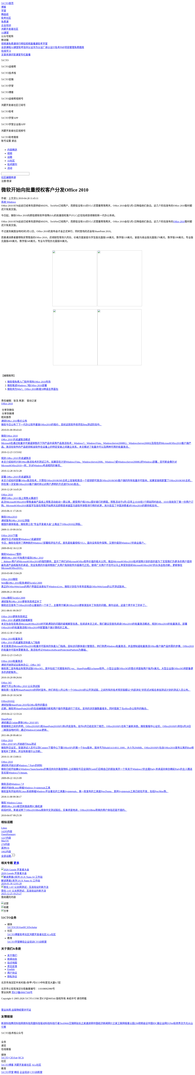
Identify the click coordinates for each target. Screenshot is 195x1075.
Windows (11, 802)
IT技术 (56, 47)
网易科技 (25, 1023)
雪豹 (18, 554)
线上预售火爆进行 (19, 498)
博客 (3, 7)
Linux (19, 802)
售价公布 (14, 421)
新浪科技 (6, 1023)
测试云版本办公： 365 (21, 665)
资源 (8, 54)
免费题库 (79, 47)
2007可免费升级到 (22, 558)
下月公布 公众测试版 (20, 686)
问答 (13, 54)
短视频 (26, 43)
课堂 (18, 54)
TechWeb (64, 1023)
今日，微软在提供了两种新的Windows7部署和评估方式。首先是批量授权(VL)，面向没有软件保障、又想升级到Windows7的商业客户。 (73, 543)
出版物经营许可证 (21, 1010)
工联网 (121, 1023)
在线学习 (6, 51)
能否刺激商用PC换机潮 (21, 806)
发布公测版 (15, 520)
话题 (9, 157)
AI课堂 (5, 32)
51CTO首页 (7, 3)
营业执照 (6, 1010)
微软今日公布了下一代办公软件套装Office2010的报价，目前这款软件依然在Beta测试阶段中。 (51, 424)
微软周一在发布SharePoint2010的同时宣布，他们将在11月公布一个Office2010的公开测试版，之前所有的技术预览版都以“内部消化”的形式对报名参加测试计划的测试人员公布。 (96, 690)
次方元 (184, 1023)
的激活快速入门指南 (20, 642)
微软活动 (6, 784)
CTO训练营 (40, 941)
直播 (28, 54)
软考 (20, 47)
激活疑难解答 (17, 620)
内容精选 (12, 149)
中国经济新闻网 (101, 1023)
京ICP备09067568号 (22, 992)
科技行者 (55, 1023)
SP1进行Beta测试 (18, 744)
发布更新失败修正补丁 (21, 601)
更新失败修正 (20, 616)
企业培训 (6, 25)
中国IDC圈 (154, 1023)
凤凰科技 (35, 1023)
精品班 (5, 14)
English (11, 969)
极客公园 (130, 1023)
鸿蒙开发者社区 (9, 29)
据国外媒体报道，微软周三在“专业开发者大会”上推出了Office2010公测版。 (42, 524)
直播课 (34, 43)
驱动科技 (45, 1023)
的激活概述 (15, 439)
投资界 (177, 1023)
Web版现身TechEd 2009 (21, 583)
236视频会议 (141, 1023)
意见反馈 (12, 966)
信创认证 (28, 47)
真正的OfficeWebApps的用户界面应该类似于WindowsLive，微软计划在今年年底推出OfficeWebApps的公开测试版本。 (64, 586)
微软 (3, 436)
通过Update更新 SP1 (20, 722)
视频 (9, 153)
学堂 (3, 10)
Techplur (32, 927)
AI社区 (11, 160)
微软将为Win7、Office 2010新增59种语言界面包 (32, 389)
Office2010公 (8, 701)
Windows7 (11, 554)
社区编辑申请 (8, 177)
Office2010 (11, 517)
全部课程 (6, 47)
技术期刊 (12, 164)
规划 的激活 (16, 458)
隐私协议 (12, 976)
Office (4, 598)
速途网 (89, 1023)
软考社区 (6, 18)
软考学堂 (43, 43)
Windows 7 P (17, 784)
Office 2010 (179, 221)
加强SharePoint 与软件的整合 (24, 705)
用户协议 (12, 973)
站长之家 (81, 1023)
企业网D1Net (166, 1023)
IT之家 (113, 1023)
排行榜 (19, 43)
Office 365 (6, 682)
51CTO (11, 927)
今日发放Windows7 (21, 539)
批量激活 (18, 639)
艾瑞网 (72, 1023)
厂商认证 (48, 47)
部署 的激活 (16, 477)
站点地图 (12, 962)
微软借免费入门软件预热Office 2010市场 (29, 381)
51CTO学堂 (13, 941)
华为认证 (38, 47)
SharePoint (6, 719)
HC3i (25, 927)
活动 (9, 168)
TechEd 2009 (18, 598)
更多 (16, 863)
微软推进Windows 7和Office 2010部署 (27, 385)
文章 (3, 54)
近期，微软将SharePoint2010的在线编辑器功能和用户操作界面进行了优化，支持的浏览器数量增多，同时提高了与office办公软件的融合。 (75, 708)
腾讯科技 (16, 1023)
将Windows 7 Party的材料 (21, 765)
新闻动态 (12, 959)
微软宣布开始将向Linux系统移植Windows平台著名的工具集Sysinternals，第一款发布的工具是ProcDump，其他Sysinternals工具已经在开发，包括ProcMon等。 (84, 791)
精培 (22, 941)
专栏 (23, 54)
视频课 (5, 43)
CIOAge (19, 927)
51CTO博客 (13, 934)
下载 (15, 535)
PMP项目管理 (67, 47)
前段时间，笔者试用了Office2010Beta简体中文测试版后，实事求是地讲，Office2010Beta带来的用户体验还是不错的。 (64, 810)
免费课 (5, 21)
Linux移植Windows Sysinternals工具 (25, 787)
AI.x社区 (51, 934)
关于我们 (12, 955)
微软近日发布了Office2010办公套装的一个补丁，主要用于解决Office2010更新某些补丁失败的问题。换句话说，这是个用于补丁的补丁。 (74, 605)
